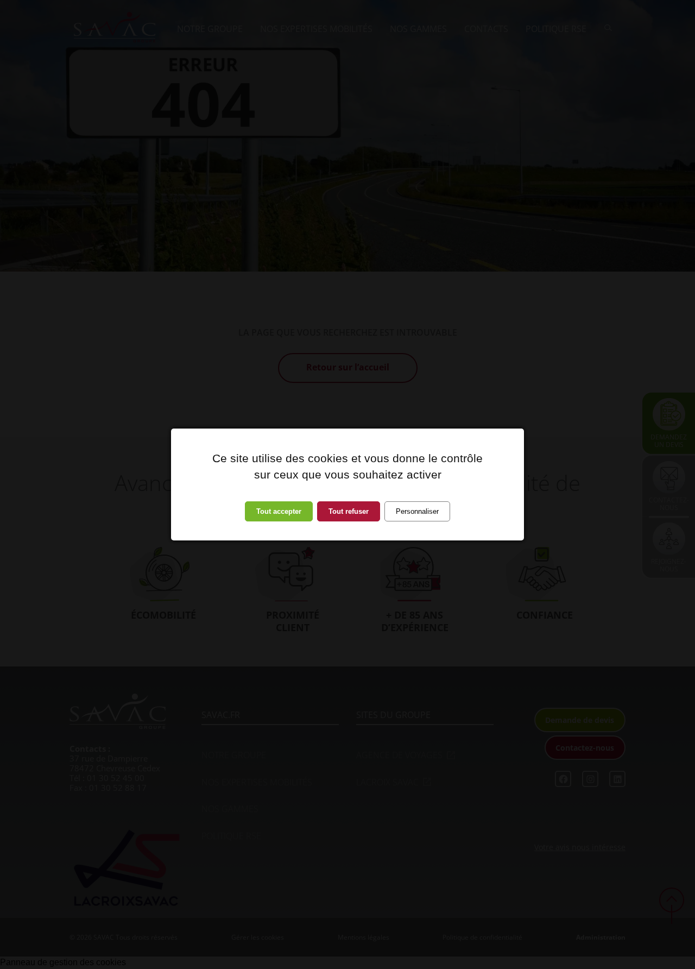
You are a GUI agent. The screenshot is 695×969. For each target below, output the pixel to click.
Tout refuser (348, 511)
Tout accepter (278, 511)
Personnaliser (417, 511)
